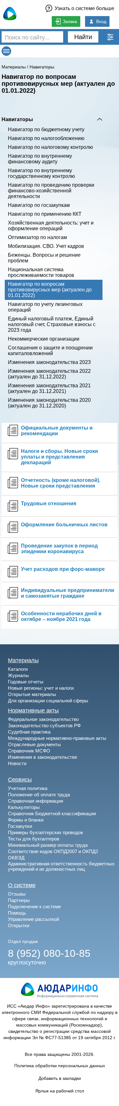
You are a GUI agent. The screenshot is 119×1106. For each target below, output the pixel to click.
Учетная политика (27, 788)
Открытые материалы (32, 694)
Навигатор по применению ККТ (45, 214)
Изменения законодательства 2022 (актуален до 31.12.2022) (49, 373)
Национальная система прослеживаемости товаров (41, 272)
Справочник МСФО (29, 750)
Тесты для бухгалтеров (33, 838)
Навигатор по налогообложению (46, 138)
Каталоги (18, 669)
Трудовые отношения (48, 503)
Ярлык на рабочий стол (59, 1090)
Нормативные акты (33, 710)
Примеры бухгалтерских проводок (45, 832)
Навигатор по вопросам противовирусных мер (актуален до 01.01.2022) (50, 289)
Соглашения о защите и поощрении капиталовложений (50, 350)
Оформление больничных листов (64, 524)
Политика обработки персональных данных (59, 1065)
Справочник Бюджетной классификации (52, 813)
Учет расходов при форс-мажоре (63, 569)
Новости (17, 763)
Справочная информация (35, 801)
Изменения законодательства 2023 (49, 362)
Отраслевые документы (34, 744)
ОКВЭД (16, 857)
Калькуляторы (24, 807)
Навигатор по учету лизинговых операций (45, 307)
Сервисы (20, 779)
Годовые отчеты (25, 681)
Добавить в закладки (59, 1078)
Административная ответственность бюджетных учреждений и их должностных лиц (61, 866)
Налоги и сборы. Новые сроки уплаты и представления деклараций (59, 456)
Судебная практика (29, 731)
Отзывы (17, 894)
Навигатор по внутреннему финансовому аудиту (40, 158)
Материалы (14, 66)
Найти (83, 36)
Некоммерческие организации (43, 339)
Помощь (17, 913)
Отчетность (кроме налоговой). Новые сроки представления (60, 483)
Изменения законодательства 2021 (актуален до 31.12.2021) (49, 388)
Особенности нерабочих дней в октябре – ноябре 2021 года (61, 616)
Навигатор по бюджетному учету (46, 129)
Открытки (18, 925)
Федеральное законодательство (43, 719)
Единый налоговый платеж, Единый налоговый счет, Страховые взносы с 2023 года (52, 324)
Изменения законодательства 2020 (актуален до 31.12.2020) (49, 402)
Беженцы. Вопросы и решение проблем (44, 257)
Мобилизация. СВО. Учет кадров (46, 246)
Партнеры (19, 900)
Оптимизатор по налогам (37, 237)
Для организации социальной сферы (48, 700)
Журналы (18, 675)
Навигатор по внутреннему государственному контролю (41, 173)
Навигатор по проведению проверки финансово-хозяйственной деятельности (51, 190)
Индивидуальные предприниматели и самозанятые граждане (67, 593)
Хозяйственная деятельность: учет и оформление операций (51, 225)
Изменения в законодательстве (42, 757)
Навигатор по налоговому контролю (50, 147)
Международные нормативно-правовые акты (57, 738)
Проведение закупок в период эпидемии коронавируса (59, 548)
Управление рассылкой (33, 919)
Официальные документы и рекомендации (57, 430)
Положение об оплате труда (39, 794)
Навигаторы (42, 66)
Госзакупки (20, 826)
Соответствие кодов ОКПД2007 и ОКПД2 (53, 851)
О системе (22, 885)
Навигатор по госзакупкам (39, 205)
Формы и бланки (25, 819)
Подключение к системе (34, 906)
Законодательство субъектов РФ (44, 725)
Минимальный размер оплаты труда (48, 845)
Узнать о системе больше (84, 8)
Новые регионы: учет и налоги (41, 688)
